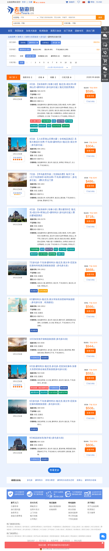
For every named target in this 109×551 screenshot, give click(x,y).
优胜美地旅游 (54, 536)
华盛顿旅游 (57, 527)
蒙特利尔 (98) (25, 49)
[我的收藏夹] (78, 2)
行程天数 (65, 77)
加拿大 (20, 37)
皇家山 (79, 480)
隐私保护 (31, 541)
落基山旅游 (65, 536)
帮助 (92, 2)
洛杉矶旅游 (47, 527)
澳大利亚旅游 (96, 529)
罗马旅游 (51, 529)
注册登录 (14, 506)
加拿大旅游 (31, 31)
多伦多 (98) (30, 56)
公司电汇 (33, 519)
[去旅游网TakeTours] (20, 10)
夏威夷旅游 (66, 527)
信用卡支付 (34, 509)
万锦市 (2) (66, 56)
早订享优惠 (73, 516)
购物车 (72, 2)
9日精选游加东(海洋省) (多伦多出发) (47, 438)
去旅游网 (11, 37)
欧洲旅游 (43, 31)
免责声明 (54, 541)
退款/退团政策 (55, 506)
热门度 (12, 77)
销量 (52, 77)
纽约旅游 (26, 527)
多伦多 (43, 37)
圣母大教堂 (50, 480)
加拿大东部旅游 (31, 37)
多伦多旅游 (27, 529)
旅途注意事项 (16, 516)
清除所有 (96, 42)
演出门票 (90, 31)
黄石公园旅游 (27, 536)
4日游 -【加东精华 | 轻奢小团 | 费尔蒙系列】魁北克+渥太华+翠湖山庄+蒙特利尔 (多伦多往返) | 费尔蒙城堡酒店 (53, 212)
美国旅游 (19, 31)
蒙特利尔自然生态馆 (65, 480)
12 (76, 62)
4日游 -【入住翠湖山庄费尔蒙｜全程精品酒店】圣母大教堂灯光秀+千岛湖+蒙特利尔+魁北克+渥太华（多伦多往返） (53, 142)
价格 (40, 77)
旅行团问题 (15, 509)
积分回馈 (72, 509)
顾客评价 (26, 77)
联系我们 (91, 509)
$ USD (99, 2)
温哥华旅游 (17, 529)
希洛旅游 (73, 536)
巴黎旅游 (35, 529)
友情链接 (66, 541)
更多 (98, 49)
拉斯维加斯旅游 (36, 527)
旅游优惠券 (73, 513)
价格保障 (53, 509)
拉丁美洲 (68, 31)
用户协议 (43, 541)
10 (66, 62)
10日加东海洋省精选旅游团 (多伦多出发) (49, 339)
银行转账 (33, 516)
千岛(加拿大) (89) (62, 49)
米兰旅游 (43, 529)
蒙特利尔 (39, 480)
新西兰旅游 (56, 31)
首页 (10, 31)
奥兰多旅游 (95, 527)
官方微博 (91, 513)
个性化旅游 (73, 519)
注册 (31, 2)
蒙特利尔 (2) (55, 56)
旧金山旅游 (76, 527)
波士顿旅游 (86, 527)
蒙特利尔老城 (90, 480)
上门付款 (33, 513)
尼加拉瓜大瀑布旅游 (14, 536)
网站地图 (78, 541)
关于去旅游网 (93, 506)
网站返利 (72, 506)
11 (71, 62)
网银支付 (33, 506)
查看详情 (90, 96)
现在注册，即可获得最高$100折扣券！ (54, 545)
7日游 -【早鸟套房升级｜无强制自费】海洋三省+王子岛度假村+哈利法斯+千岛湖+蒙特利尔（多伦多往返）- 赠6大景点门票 (53, 177)
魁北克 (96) (37, 49)
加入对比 (91, 101)
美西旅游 (18, 527)
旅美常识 (14, 513)
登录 (24, 2)
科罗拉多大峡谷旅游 (41, 536)
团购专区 (79, 31)
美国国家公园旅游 (84, 536)
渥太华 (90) (48, 49)
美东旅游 (10, 527)
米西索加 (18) (43, 56)
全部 (21, 56)
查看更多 (54, 470)
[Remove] (37, 43)
